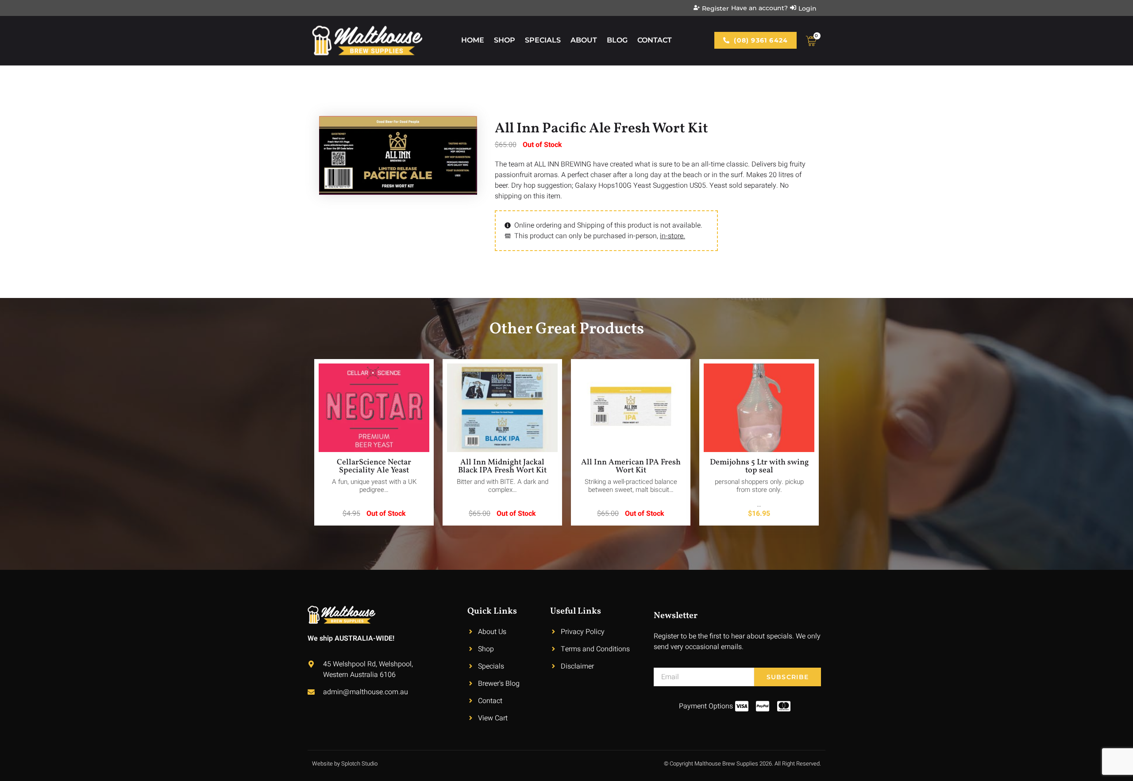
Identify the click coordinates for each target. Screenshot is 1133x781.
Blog (617, 40)
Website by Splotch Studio (345, 763)
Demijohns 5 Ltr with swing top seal (759, 466)
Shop (504, 40)
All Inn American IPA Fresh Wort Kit (631, 466)
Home (472, 40)
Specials (543, 40)
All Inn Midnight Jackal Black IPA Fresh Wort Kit (502, 466)
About (583, 40)
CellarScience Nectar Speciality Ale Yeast (374, 466)
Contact (654, 40)
